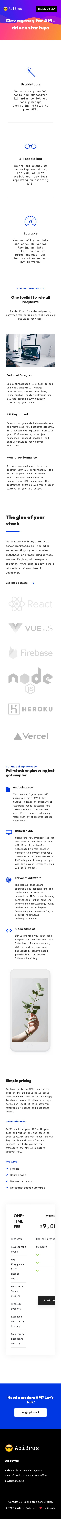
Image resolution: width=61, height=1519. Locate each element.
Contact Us (15, 1502)
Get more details (17, 582)
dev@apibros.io (30, 1412)
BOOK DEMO (46, 8)
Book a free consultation (38, 1502)
